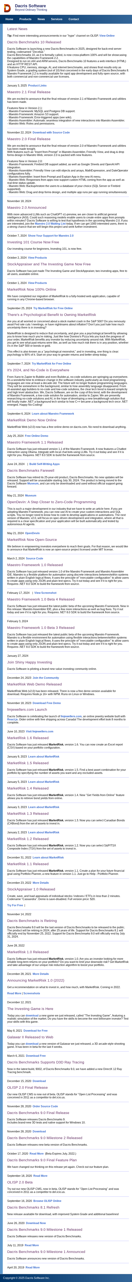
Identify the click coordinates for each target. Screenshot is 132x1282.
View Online (107, 35)
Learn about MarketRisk (43, 756)
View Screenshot (45, 592)
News (41, 19)
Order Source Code (45, 1106)
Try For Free (15, 905)
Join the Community (46, 677)
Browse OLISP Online (47, 1200)
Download (39, 1081)
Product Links (37, 85)
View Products (37, 257)
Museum (32, 483)
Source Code (34, 558)
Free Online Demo (36, 435)
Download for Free (36, 1030)
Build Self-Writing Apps (44, 464)
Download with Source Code (51, 132)
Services (56, 19)
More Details (41, 882)
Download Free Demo (47, 703)
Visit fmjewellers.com (39, 731)
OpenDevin (32, 533)
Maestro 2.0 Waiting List (50, 223)
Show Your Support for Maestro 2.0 (51, 235)
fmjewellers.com (71, 716)
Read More (14, 993)
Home (9, 19)
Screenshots (31, 993)
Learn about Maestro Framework (53, 413)
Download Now (36, 1223)
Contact (74, 19)
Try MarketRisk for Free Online (53, 308)
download (32, 1015)
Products (25, 19)
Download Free (36, 1055)
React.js (12, 719)
